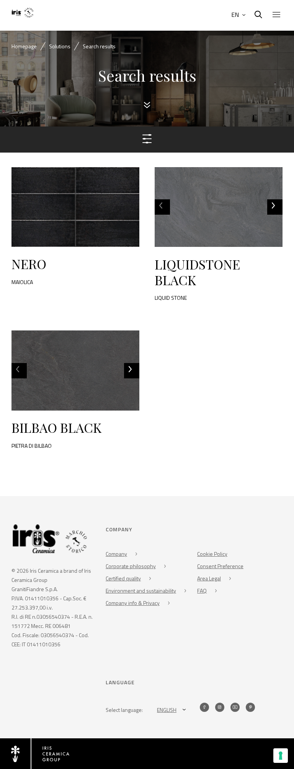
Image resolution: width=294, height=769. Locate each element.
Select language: (124, 710)
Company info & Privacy (133, 603)
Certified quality (123, 578)
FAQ (202, 591)
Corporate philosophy (131, 566)
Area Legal (209, 578)
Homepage (24, 46)
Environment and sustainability (141, 591)
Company (116, 554)
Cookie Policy (212, 554)
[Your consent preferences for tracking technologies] (280, 755)
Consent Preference (220, 566)
